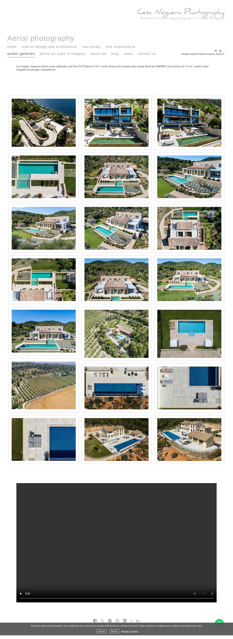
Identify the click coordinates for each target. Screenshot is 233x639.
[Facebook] (95, 621)
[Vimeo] (110, 621)
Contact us (147, 54)
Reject (114, 631)
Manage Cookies (129, 631)
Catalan (185, 54)
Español (194, 54)
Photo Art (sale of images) (63, 54)
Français (211, 54)
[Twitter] (102, 621)
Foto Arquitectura (120, 47)
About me (98, 54)
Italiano (202, 54)
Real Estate (91, 47)
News (128, 54)
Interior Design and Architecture (49, 47)
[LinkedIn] (125, 621)
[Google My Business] (138, 621)
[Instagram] (117, 621)
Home (12, 47)
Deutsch (220, 54)
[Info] (216, 50)
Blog (115, 54)
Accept (101, 631)
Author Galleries (21, 54)
